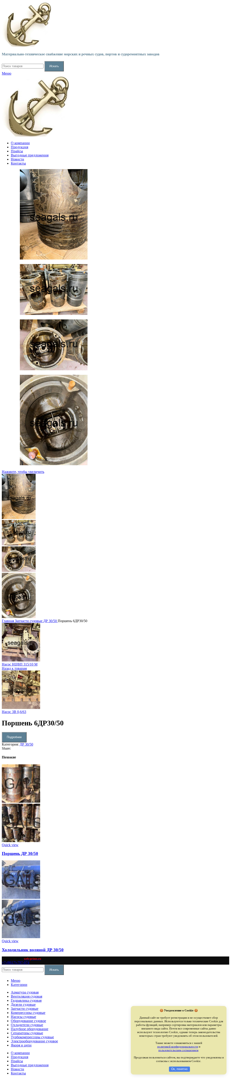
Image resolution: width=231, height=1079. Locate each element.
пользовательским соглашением (178, 1050)
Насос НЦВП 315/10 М (19, 664)
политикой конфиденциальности (177, 1046)
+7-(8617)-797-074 (15, 962)
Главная (8, 621)
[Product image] (21, 841)
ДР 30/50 (50, 621)
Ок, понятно (179, 1069)
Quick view (10, 845)
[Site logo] (26, 45)
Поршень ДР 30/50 (20, 853)
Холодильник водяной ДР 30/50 (33, 949)
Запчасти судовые (29, 621)
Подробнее (14, 737)
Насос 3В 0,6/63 (14, 712)
